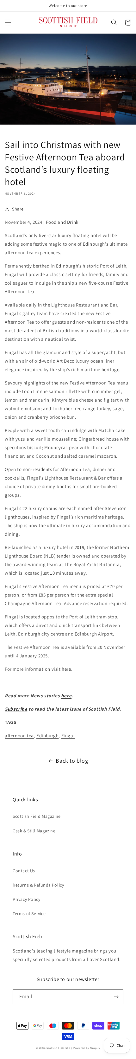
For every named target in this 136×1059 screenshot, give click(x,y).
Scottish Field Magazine (37, 816)
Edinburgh (47, 736)
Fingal (68, 736)
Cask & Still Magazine (34, 831)
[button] (8, 22)
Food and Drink (62, 222)
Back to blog (72, 760)
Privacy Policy (26, 899)
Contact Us (24, 871)
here (66, 669)
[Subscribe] (116, 996)
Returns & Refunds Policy (38, 885)
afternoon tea (19, 736)
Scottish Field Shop (59, 1047)
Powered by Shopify (86, 1047)
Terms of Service (29, 913)
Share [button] (18, 209)
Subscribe (16, 709)
